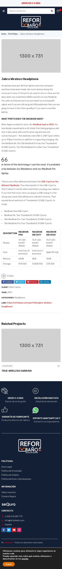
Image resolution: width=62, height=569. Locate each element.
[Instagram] (19, 530)
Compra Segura (8, 496)
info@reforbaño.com (14, 520)
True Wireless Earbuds (16, 370)
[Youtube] (14, 530)
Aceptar (9, 564)
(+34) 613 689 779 (13, 516)
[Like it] (58, 366)
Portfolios (13, 34)
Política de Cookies (10, 475)
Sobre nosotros (8, 492)
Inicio (3, 34)
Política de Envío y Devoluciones (16, 479)
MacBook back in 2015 (43, 124)
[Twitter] (9, 530)
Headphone (20, 297)
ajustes (25, 559)
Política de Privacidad (11, 471)
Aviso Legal (6, 467)
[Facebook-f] (3, 530)
